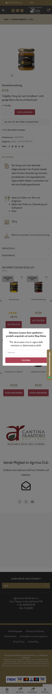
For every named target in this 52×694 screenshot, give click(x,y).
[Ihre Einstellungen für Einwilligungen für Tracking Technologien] (49, 365)
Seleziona (26, 360)
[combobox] (26, 352)
